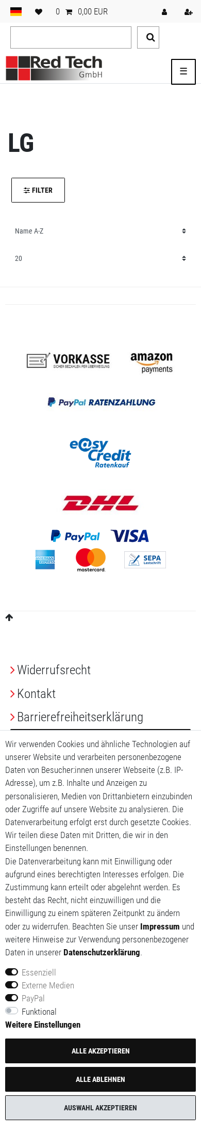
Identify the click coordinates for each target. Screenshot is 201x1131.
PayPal (33, 998)
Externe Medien (48, 985)
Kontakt (36, 693)
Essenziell (39, 972)
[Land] (16, 11)
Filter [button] (42, 190)
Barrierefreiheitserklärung (80, 716)
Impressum (160, 926)
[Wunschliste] (38, 11)
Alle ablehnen (100, 1079)
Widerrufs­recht (54, 669)
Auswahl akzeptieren (100, 1108)
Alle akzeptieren (101, 1051)
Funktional (39, 1011)
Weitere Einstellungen (42, 1024)
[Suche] (148, 37)
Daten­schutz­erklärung (101, 952)
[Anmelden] (165, 11)
